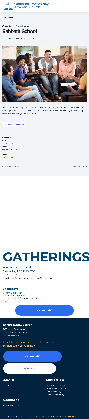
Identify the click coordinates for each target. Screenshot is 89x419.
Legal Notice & (66, 416)
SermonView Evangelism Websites (32, 416)
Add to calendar (14, 125)
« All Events (7, 17)
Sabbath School (8, 157)
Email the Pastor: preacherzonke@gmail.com (28, 278)
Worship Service (12, 166)
